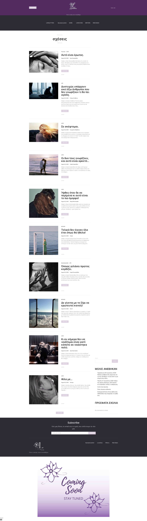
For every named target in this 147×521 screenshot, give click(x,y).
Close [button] (1, 518)
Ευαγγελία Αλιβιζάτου (75, 129)
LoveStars (100, 442)
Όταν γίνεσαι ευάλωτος (104, 389)
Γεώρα (71, 235)
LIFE (62, 83)
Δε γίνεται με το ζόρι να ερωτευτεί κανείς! (75, 304)
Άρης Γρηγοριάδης (74, 58)
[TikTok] (117, 7)
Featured (63, 51)
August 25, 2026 (64, 98)
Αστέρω (72, 382)
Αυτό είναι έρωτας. (72, 54)
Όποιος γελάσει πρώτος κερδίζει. (75, 268)
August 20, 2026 (64, 235)
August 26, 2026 (64, 58)
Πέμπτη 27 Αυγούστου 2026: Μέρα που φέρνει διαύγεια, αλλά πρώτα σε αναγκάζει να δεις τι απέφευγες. (107, 382)
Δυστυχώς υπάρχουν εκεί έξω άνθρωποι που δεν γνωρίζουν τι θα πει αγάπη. (75, 90)
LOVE (67, 51)
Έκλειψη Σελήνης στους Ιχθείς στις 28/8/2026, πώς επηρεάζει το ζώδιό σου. (107, 393)
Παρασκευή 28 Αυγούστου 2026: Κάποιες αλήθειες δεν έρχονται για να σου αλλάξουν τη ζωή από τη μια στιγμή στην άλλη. (107, 375)
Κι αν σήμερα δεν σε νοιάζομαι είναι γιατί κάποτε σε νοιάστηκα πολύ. (74, 343)
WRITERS (87, 23)
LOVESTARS (79, 23)
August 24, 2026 (64, 129)
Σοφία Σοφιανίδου (74, 164)
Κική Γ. (71, 308)
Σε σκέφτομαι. (70, 126)
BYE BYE (63, 226)
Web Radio (115, 442)
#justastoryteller (62, 23)
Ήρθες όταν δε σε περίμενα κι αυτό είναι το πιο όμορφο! (74, 195)
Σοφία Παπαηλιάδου (74, 272)
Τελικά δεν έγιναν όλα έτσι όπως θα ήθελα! (74, 231)
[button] (117, 23)
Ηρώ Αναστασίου (74, 350)
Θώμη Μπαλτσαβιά (74, 201)
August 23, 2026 (64, 164)
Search (96, 358)
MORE (70, 23)
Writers (107, 442)
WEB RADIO (96, 23)
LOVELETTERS (50, 23)
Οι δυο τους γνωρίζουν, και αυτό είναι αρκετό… (75, 159)
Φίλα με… (66, 379)
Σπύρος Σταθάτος (74, 98)
